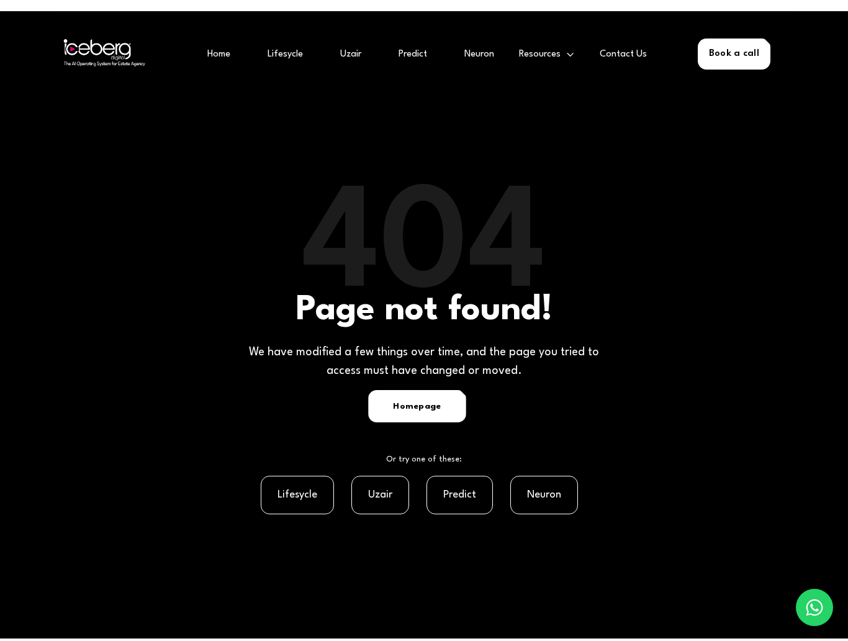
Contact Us (623, 54)
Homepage (417, 406)
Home (218, 54)
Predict (413, 54)
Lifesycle (285, 54)
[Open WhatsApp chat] (814, 607)
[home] (100, 54)
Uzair (350, 54)
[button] (547, 54)
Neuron (479, 54)
